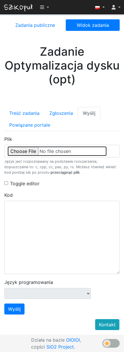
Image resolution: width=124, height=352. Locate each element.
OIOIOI (73, 340)
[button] (100, 7)
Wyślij (89, 113)
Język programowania (28, 282)
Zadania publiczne (35, 25)
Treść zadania (24, 113)
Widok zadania (93, 25)
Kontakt (107, 324)
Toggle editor (25, 183)
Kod (8, 195)
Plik (8, 139)
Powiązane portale (29, 125)
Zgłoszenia (61, 113)
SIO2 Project (60, 347)
